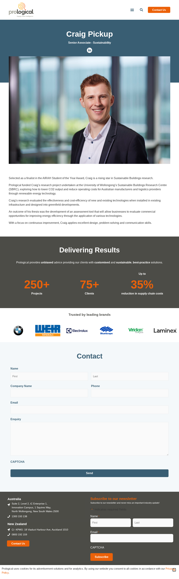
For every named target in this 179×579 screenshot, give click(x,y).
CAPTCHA (17, 461)
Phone (95, 386)
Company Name (21, 386)
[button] (132, 10)
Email (14, 402)
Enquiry (15, 419)
